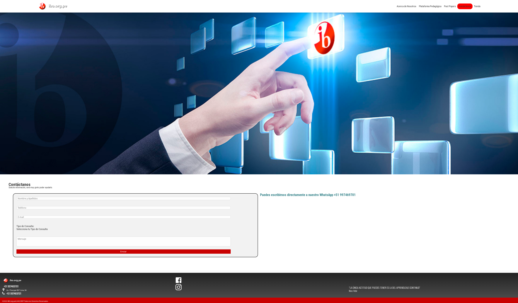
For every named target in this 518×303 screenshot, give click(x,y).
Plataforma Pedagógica (430, 6)
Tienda (477, 6)
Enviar (123, 251)
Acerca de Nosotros (406, 6)
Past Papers (450, 6)
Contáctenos (465, 6)
